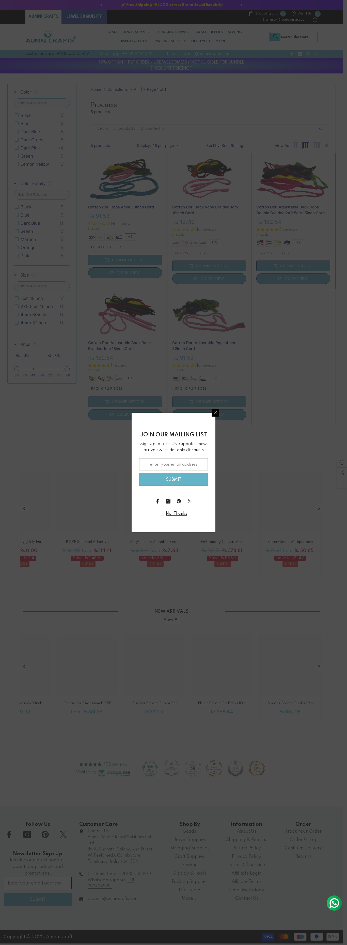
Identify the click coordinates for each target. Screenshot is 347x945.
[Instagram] (168, 501)
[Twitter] (189, 501)
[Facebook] (157, 501)
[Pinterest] (179, 501)
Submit (173, 480)
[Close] (215, 413)
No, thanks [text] (176, 514)
